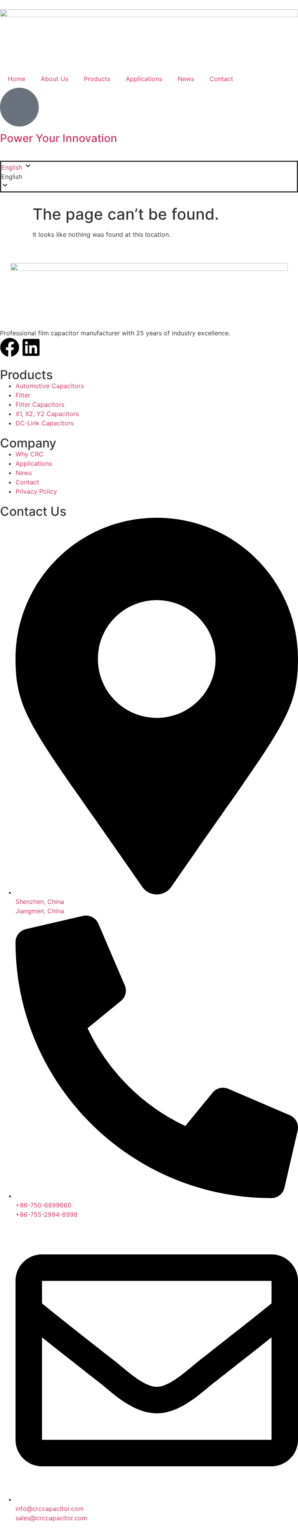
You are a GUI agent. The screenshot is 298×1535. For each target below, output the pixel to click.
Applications (144, 79)
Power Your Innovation (58, 138)
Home (16, 79)
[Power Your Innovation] (19, 107)
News (186, 79)
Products (97, 79)
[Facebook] (9, 347)
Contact (221, 79)
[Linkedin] (31, 347)
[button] (149, 176)
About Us (54, 79)
